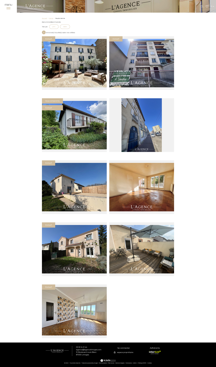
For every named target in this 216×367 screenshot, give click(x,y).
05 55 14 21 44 (81, 347)
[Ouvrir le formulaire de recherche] (202, 6)
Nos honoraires (103, 363)
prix (53, 27)
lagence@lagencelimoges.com (88, 350)
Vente (51, 18)
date (65, 27)
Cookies (150, 363)
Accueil (44, 18)
